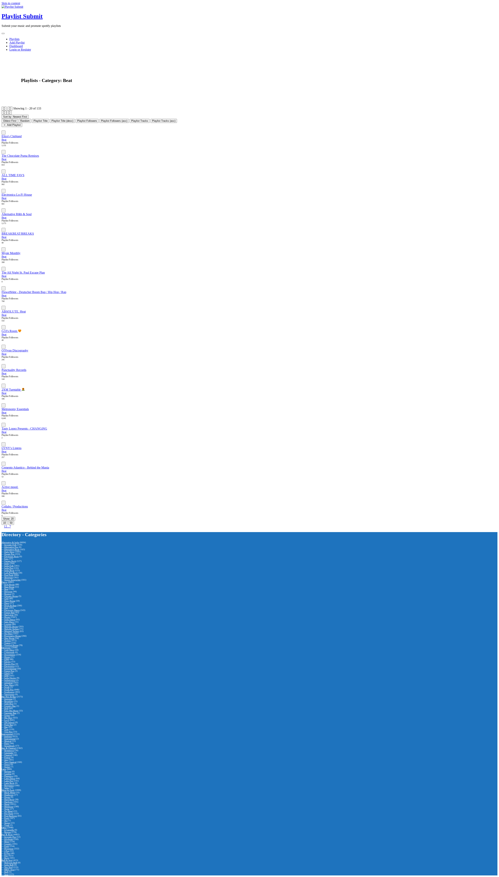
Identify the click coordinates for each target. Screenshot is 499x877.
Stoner (7, 823)
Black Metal (9, 792)
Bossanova (9, 750)
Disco (6, 603)
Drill (6, 708)
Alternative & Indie (10, 542)
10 (4, 522)
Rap (6, 727)
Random (25, 120)
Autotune (8, 699)
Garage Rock (10, 561)
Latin (4, 769)
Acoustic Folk (10, 545)
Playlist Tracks (139, 120)
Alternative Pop (11, 547)
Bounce (7, 594)
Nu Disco (8, 633)
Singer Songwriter (12, 580)
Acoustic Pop (10, 837)
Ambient (8, 736)
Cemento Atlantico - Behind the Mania (25, 467)
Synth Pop (9, 689)
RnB (6, 872)
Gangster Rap (10, 713)
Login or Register (20, 49)
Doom (7, 797)
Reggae (7, 832)
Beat (4, 139)
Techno (7, 640)
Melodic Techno (11, 629)
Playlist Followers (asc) (114, 120)
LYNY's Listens (11, 448)
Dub (6, 608)
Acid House (9, 584)
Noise (6, 809)
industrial (8, 682)
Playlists (14, 39)
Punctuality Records (14, 370)
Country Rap (10, 706)
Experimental (10, 668)
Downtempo (9, 654)
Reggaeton (9, 785)
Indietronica (9, 680)
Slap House (9, 638)
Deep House (9, 601)
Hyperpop (8, 848)
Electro (7, 661)
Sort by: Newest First (15, 116)
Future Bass (9, 612)
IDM (6, 675)
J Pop (6, 851)
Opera (7, 764)
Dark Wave (9, 552)
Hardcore (8, 802)
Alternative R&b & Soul (17, 214)
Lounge (7, 624)
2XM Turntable (11, 389)
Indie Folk (9, 566)
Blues (6, 841)
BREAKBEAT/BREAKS (18, 233)
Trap (6, 729)
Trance (7, 643)
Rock (6, 858)
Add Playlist (17, 42)
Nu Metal (8, 811)
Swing (7, 767)
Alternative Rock (11, 549)
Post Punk (8, 575)
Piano (6, 743)
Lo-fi (6, 720)
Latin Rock (9, 783)
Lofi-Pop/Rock (11, 573)
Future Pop (9, 671)
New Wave (9, 685)
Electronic (6, 647)
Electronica (9, 666)
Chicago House (11, 596)
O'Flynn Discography (15, 350)
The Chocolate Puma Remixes (20, 155)
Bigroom (8, 591)
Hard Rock (9, 799)
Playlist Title (41, 120)
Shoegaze (8, 577)
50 (11, 522)
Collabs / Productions (15, 506)
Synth (7, 687)
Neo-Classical (10, 762)
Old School (9, 722)
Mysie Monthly (11, 253)
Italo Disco (9, 622)
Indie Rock (9, 570)
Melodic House (11, 626)
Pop (6, 855)
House (7, 617)
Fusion (7, 757)
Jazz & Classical (9, 748)
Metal (6, 804)
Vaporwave (9, 694)
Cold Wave (9, 650)
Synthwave (9, 692)
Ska (6, 820)
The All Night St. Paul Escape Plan (23, 272)
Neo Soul (8, 867)
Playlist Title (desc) (62, 120)
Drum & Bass (10, 605)
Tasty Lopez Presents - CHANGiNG (24, 428)
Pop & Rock (7, 834)
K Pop (7, 853)
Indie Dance (9, 619)
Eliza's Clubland (12, 136)
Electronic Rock (11, 556)
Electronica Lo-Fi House (17, 194)
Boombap (8, 701)
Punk (6, 818)
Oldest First (9, 120)
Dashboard (16, 46)
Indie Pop (8, 568)
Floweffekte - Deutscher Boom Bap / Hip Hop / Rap (34, 292)
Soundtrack (9, 746)
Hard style (8, 615)
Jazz (6, 760)
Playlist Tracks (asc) (163, 120)
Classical (8, 755)
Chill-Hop (8, 703)
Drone (7, 657)
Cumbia (7, 774)
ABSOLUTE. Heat (14, 311)
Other (4, 827)
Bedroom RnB (10, 862)
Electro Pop (9, 664)
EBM (6, 659)
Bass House (9, 587)
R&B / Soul (9, 869)
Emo (6, 559)
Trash (6, 825)
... (8, 526)
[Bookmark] (3, 132)
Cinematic (8, 753)
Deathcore (8, 795)
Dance (4, 582)
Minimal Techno (11, 631)
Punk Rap (8, 725)
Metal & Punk (8, 790)
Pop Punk (8, 813)
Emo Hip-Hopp (11, 711)
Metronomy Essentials (15, 409)
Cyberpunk (9, 652)
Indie (6, 563)
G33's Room (10, 331)
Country (8, 844)
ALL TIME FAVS (13, 175)
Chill (6, 598)
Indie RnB (8, 865)
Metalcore (8, 806)
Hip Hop (8, 718)
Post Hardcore (10, 816)
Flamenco (8, 776)
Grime (7, 715)
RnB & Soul (7, 860)
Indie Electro (10, 678)
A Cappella (9, 830)
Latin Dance (9, 778)
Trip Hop (8, 732)
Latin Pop (8, 781)
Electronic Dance (12, 610)
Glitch (7, 673)
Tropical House (11, 645)
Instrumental (7, 734)
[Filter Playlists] (4, 109)
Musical (7, 741)
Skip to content (11, 3)
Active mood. (10, 487)
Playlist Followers (87, 120)
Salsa (6, 788)
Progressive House (12, 636)
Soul (6, 874)
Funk (6, 846)
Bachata (7, 771)
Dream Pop (9, 554)
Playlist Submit (22, 16)
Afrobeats (8, 839)
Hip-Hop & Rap (9, 696)
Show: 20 (8, 518)
